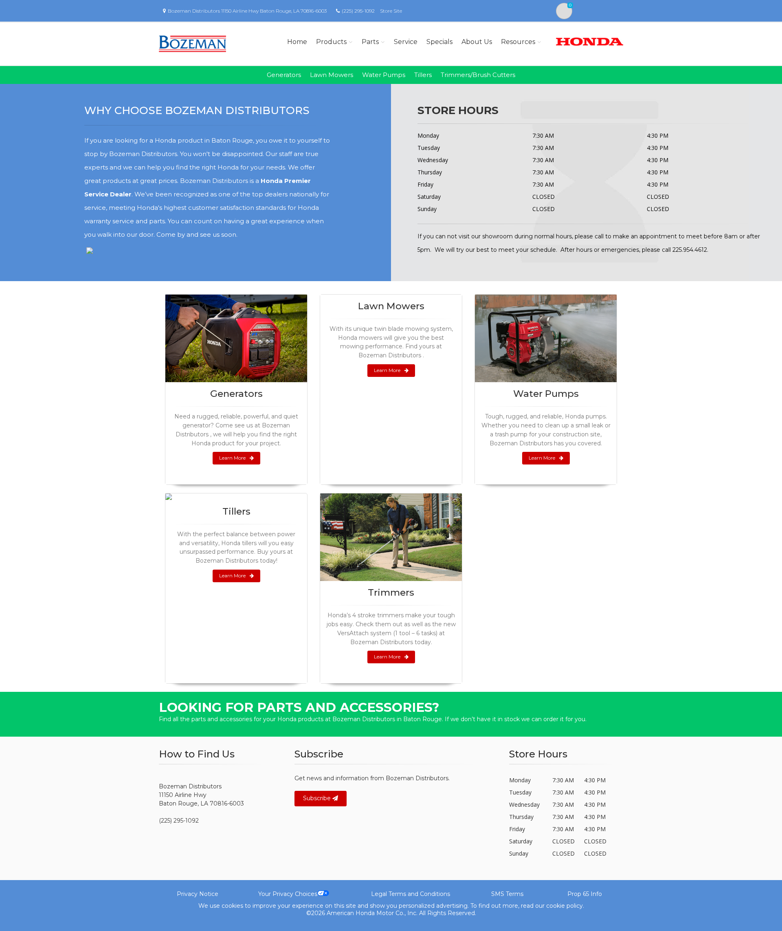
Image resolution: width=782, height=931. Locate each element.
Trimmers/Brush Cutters (478, 75)
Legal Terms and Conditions (410, 894)
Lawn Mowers (331, 75)
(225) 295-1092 (358, 11)
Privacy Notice (197, 894)
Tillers (423, 75)
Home (297, 42)
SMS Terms (507, 894)
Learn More (232, 458)
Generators (284, 75)
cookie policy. (565, 905)
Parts (370, 42)
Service (405, 42)
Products (331, 42)
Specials (439, 42)
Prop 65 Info (584, 894)
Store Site (391, 11)
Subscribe (317, 798)
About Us (476, 42)
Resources (518, 42)
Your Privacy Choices (287, 894)
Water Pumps (383, 75)
